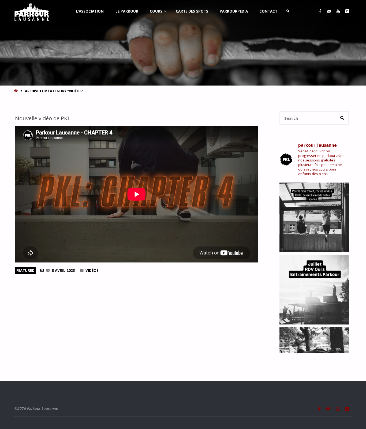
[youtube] (338, 11)
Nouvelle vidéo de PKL (42, 118)
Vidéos (92, 270)
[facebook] (320, 11)
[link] (288, 11)
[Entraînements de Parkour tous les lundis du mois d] (314, 290)
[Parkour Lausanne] (31, 11)
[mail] (329, 11)
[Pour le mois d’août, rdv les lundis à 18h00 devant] (314, 217)
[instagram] (347, 11)
